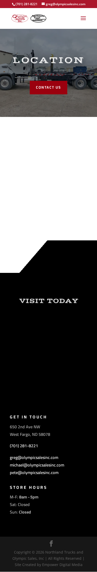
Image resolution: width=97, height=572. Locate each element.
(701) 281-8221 (24, 446)
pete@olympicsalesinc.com (34, 472)
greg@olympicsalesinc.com (34, 457)
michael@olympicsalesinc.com (37, 465)
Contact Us (48, 87)
